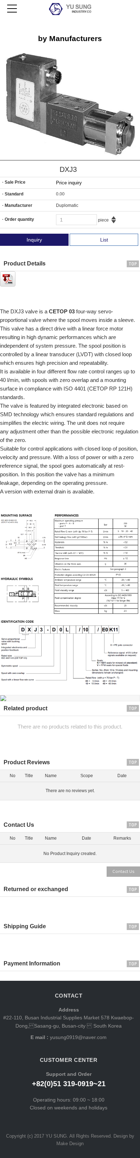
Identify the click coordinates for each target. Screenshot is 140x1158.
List (104, 240)
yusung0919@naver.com (77, 1037)
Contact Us (123, 871)
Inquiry (34, 240)
